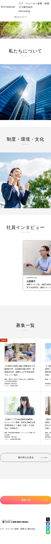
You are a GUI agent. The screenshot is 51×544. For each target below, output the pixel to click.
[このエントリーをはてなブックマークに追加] (48, 528)
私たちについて (20, 17)
